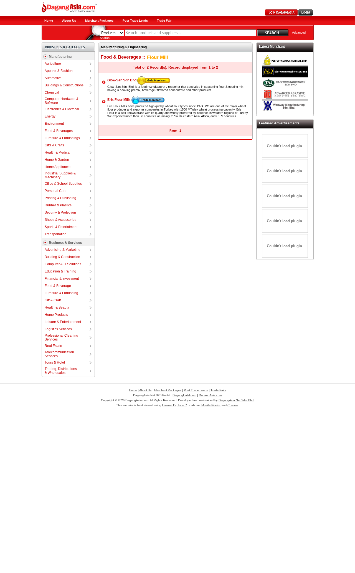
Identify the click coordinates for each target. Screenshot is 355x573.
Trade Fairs (218, 390)
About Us (69, 20)
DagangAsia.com (210, 395)
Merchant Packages (99, 20)
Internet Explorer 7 (174, 405)
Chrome (232, 405)
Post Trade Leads (135, 20)
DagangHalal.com (184, 395)
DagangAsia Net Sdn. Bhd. (236, 400)
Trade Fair (164, 20)
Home (48, 20)
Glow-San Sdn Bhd (121, 80)
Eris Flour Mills (119, 100)
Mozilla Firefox (211, 405)
